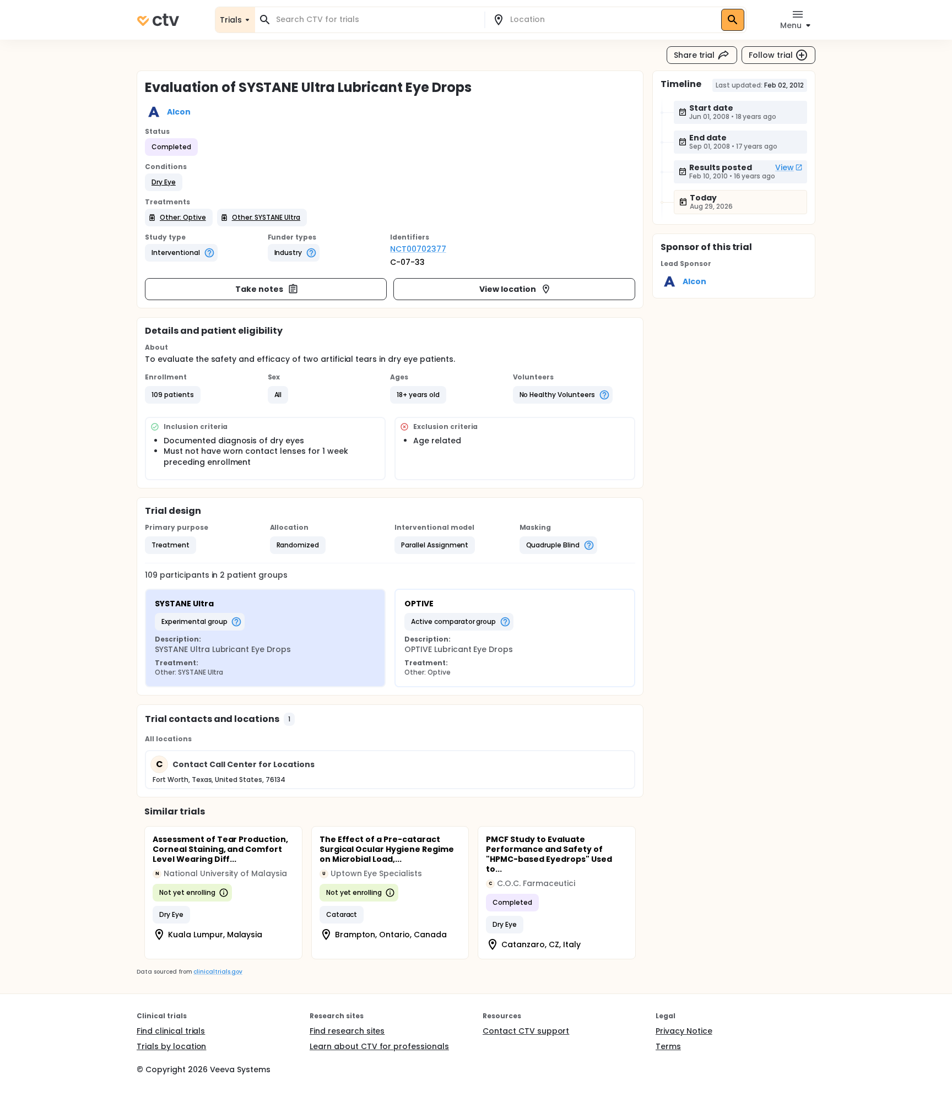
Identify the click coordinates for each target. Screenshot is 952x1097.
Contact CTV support (526, 1031)
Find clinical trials (171, 1031)
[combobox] (376, 19)
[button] (163, 182)
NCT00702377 (418, 249)
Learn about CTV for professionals (379, 1046)
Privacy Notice (684, 1031)
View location (507, 289)
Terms (668, 1046)
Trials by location (171, 1046)
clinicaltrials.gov (217, 972)
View (784, 167)
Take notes (259, 289)
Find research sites (347, 1031)
